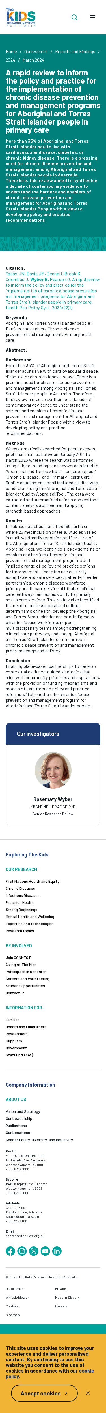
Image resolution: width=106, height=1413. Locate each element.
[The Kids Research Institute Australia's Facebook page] (10, 1251)
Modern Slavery (67, 1297)
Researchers (17, 1033)
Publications (16, 1125)
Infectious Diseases (23, 895)
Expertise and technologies (29, 923)
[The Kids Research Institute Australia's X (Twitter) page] (33, 1251)
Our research (36, 51)
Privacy (61, 1288)
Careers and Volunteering (27, 978)
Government (16, 1047)
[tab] (53, 800)
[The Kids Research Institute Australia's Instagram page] (22, 1251)
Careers (61, 1306)
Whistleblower (17, 1297)
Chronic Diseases (20, 888)
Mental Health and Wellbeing (30, 916)
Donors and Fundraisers (26, 1026)
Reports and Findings (75, 51)
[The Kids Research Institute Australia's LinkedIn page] (57, 1251)
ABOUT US (16, 1099)
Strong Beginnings (21, 909)
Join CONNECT (18, 957)
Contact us (15, 992)
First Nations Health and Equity (32, 881)
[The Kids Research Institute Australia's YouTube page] (45, 1251)
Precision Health (20, 902)
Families (13, 1019)
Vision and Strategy (23, 1111)
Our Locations (18, 1132)
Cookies (12, 1306)
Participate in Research (26, 971)
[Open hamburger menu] (92, 17)
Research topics (20, 930)
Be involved (19, 945)
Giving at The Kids (21, 964)
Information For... (26, 1007)
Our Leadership (19, 1118)
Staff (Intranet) (19, 1054)
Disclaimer (14, 1288)
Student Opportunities (25, 985)
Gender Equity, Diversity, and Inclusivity (39, 1139)
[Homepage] (20, 17)
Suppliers (14, 1040)
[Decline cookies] (88, 1393)
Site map (13, 1315)
